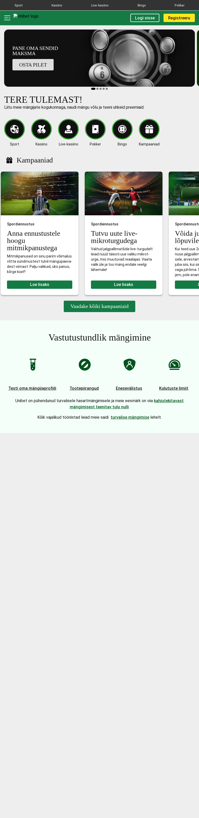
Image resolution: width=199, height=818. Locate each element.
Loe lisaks (39, 284)
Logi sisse (145, 18)
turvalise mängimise (130, 417)
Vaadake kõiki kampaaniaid (99, 306)
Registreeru (179, 18)
